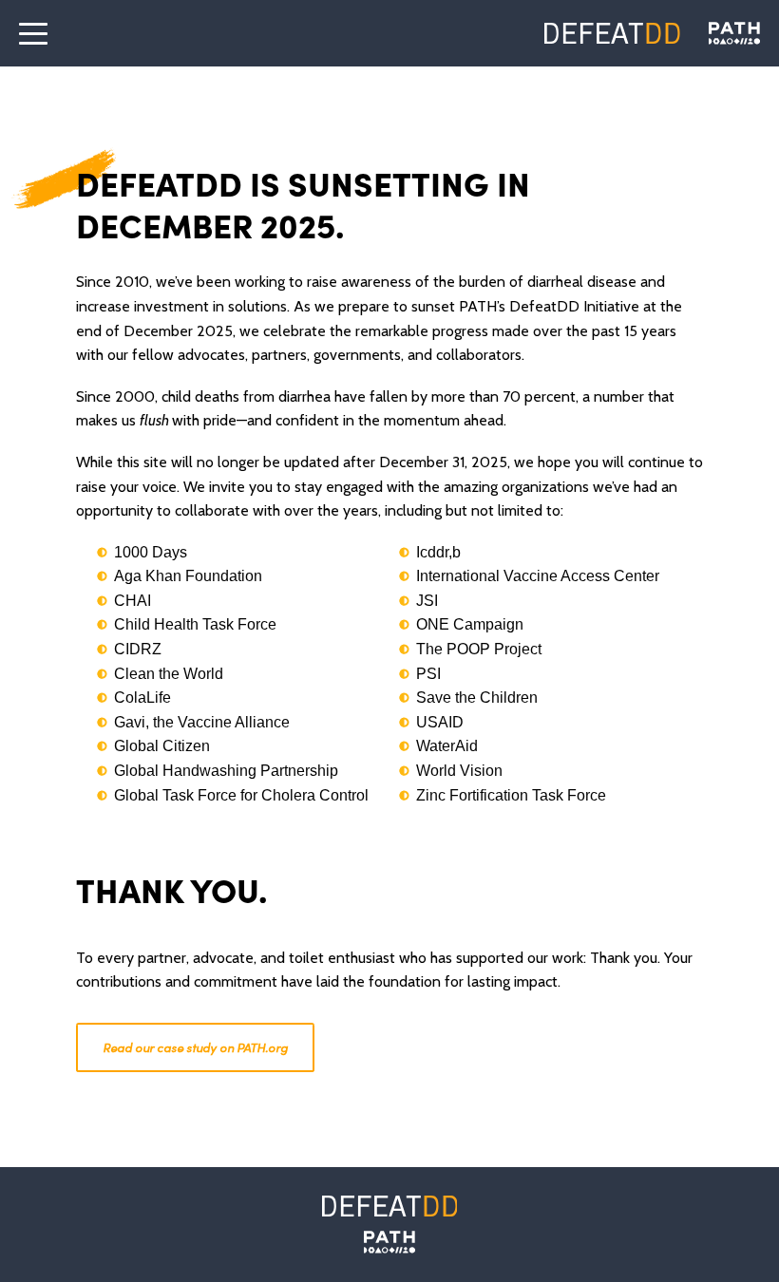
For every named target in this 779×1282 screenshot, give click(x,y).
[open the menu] (33, 33)
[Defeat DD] (612, 33)
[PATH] (389, 1242)
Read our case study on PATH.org (195, 1047)
